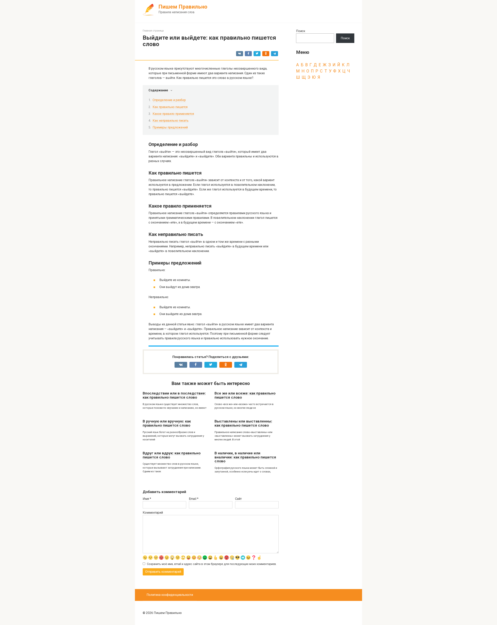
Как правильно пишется (170, 107)
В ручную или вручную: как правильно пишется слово (167, 423)
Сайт (238, 499)
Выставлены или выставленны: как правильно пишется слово (243, 423)
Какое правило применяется (173, 114)
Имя (147, 499)
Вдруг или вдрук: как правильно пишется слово (172, 455)
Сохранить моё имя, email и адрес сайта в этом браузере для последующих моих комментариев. (211, 564)
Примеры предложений (170, 127)
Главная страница (153, 30)
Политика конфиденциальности (170, 595)
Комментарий (153, 512)
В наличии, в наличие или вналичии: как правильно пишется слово (245, 457)
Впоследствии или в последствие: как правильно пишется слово (174, 395)
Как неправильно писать (171, 120)
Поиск (300, 31)
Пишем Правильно (182, 6)
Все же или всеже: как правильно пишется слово (245, 395)
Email (193, 499)
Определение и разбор (169, 100)
